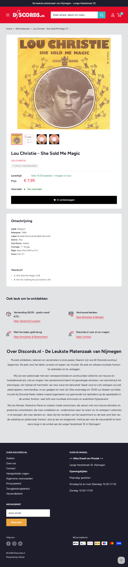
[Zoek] (102, 15)
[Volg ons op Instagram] (14, 543)
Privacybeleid (13, 483)
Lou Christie (18, 160)
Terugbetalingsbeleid (18, 488)
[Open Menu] (7, 15)
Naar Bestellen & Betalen (90, 317)
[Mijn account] (112, 15)
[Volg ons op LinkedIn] (20, 543)
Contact (10, 468)
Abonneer (16, 522)
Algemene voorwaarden (19, 478)
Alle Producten (22, 28)
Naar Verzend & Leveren (27, 321)
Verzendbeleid (14, 493)
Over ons (11, 463)
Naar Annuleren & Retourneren (31, 336)
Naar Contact (83, 336)
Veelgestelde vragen (17, 473)
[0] (119, 15)
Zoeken (10, 458)
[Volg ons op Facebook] (8, 543)
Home (9, 28)
